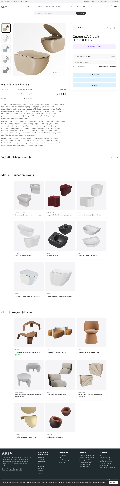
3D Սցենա (49, 6)
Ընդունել (113, 482)
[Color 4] (63, 94)
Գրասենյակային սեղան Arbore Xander (28, 352)
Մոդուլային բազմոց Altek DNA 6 (57, 352)
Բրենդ (84, 6)
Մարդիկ (41, 468)
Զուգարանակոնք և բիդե (24, 89)
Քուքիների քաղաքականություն (95, 482)
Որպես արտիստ (84, 464)
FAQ (101, 455)
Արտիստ (41, 466)
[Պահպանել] (107, 28)
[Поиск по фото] (74, 13)
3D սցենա (41, 459)
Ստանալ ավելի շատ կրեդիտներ (107, 66)
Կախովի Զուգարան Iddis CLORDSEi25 (27, 296)
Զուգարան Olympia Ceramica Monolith (59, 215)
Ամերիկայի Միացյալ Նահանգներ (109, 1)
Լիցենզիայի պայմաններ (108, 467)
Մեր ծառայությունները (87, 455)
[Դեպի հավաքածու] (110, 28)
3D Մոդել (40, 6)
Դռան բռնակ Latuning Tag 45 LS (25, 437)
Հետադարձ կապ (105, 457)
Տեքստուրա (60, 6)
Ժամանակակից (19, 94)
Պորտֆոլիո (62, 462)
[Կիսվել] (114, 28)
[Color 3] (61, 94)
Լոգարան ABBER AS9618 (23, 255)
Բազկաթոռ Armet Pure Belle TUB (88, 352)
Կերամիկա (62, 89)
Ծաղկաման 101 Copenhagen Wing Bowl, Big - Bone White (28, 395)
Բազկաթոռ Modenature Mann (56, 394)
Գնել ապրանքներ (85, 460)
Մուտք (114, 7)
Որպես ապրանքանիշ (86, 462)
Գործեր (77, 6)
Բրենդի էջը (115, 157)
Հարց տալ (94, 85)
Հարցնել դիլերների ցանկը (94, 80)
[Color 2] (59, 94)
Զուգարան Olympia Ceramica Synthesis (28, 215)
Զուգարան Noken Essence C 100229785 (59, 296)
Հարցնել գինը (94, 74)
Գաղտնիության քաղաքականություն (106, 460)
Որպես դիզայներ (84, 466)
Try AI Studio (25, 1)
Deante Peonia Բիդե (53, 255)
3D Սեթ (69, 6)
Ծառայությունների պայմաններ (106, 464)
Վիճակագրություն (65, 460)
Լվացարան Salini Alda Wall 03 (87, 255)
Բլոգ (60, 457)
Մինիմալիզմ (28, 94)
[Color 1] (57, 94)
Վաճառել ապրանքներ (86, 457)
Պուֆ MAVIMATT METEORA (55, 437)
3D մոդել (41, 457)
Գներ (90, 6)
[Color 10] (65, 94)
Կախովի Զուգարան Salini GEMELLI (89, 215)
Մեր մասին (62, 455)
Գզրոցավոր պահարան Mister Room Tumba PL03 (90, 395)
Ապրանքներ (30, 6)
